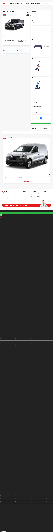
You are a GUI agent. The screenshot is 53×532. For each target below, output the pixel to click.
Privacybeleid (49, 208)
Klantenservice (37, 3)
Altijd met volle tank (19, 49)
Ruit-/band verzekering (36, 106)
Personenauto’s (23, 3)
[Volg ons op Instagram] (4, 194)
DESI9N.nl (29, 211)
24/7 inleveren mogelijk (6, 50)
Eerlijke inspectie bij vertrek (20, 50)
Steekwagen (35, 56)
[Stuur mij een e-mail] (5, 194)
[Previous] (3, 185)
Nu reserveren (41, 123)
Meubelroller (35, 37)
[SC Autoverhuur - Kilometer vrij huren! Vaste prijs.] (5, 3)
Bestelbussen (12, 3)
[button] (4, 36)
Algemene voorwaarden (43, 208)
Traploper (35, 75)
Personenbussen (17, 3)
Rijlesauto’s (32, 3)
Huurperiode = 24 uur (6, 49)
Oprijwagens (28, 3)
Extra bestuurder (36, 102)
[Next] (6, 36)
